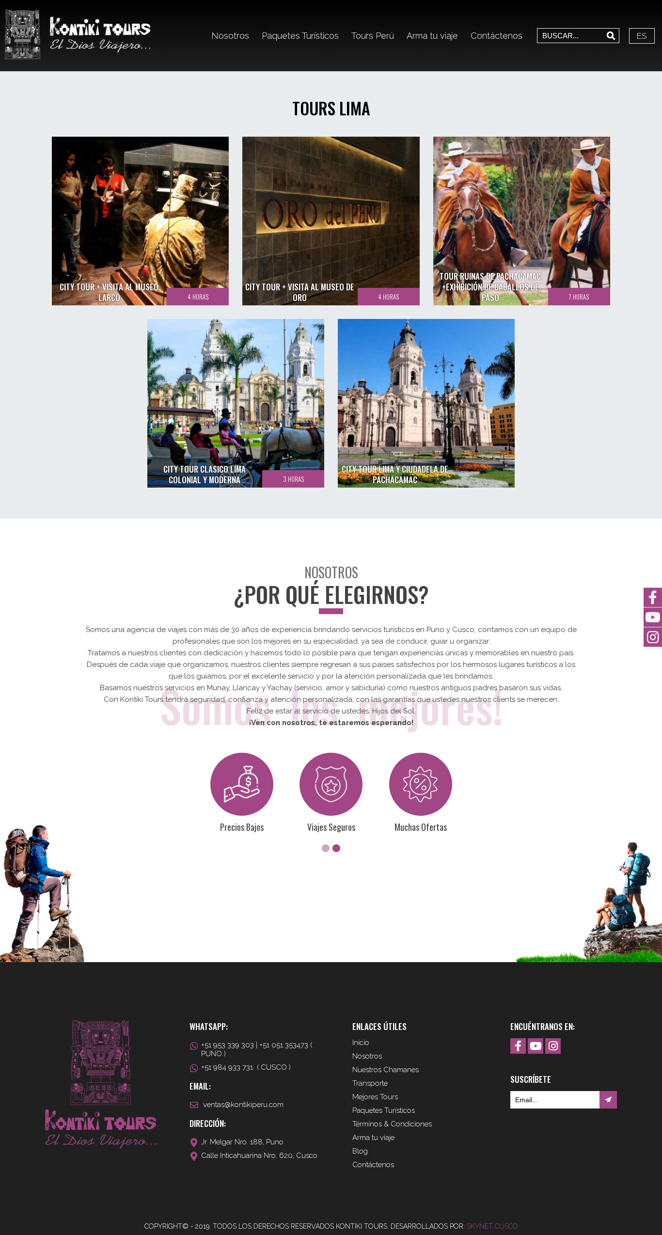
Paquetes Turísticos (300, 36)
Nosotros (230, 36)
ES (642, 36)
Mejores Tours (375, 1096)
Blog (360, 1151)
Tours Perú (372, 36)
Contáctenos (496, 36)
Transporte (370, 1083)
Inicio (360, 1042)
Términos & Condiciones (392, 1124)
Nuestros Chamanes (385, 1069)
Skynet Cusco (492, 1226)
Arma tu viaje (432, 36)
